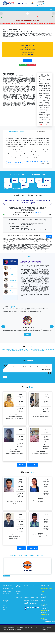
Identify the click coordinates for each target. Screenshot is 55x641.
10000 (8, 185)
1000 (30, 180)
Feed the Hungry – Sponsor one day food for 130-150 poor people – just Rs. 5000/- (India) (27, 202)
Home (44, 627)
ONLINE (24, 65)
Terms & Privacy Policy (8, 627)
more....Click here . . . (44, 124)
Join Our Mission (13, 162)
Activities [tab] (42, 131)
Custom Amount (44, 185)
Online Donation (41, 1)
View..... (21, 17)
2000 (39, 180)
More (48, 251)
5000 (47, 180)
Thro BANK (32, 65)
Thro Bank (40, 4)
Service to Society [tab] (17, 131)
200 (15, 180)
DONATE (28, 60)
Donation (49, 627)
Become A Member (7, 598)
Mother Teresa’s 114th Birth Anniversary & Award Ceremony (8, 590)
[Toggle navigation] (51, 9)
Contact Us (45, 629)
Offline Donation (6, 595)
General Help (19, 597)
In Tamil (49, 236)
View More (33, 465)
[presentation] (3, 326)
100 (7, 180)
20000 (25, 185)
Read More (27, 334)
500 (23, 180)
